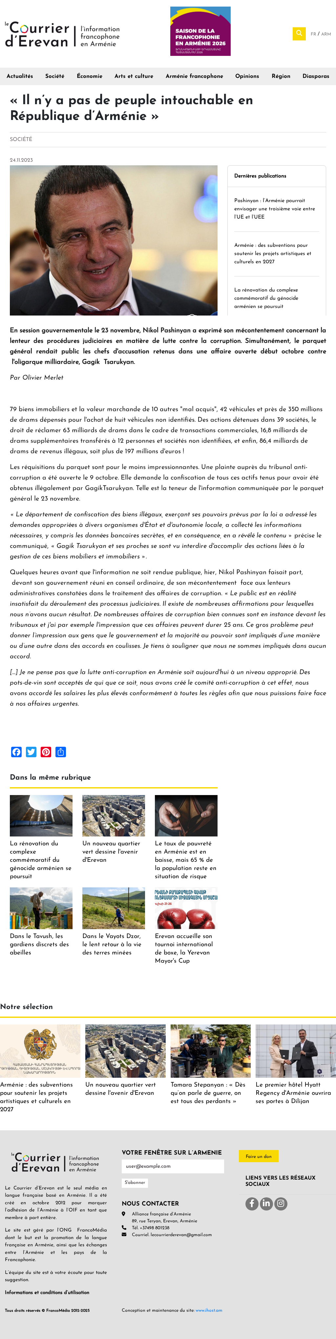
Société (54, 76)
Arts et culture (134, 76)
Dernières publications (260, 176)
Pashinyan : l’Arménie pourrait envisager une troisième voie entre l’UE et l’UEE (274, 209)
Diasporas (316, 76)
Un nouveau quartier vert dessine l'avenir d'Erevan (111, 852)
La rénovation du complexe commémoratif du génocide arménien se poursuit (266, 298)
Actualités (20, 76)
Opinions (247, 76)
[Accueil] (62, 33)
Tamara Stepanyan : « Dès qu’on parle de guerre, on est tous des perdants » (208, 1093)
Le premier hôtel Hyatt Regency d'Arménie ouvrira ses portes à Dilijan (293, 1093)
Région (281, 76)
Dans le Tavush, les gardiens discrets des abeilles (39, 944)
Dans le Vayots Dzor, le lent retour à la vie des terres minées (111, 944)
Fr (314, 34)
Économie (89, 76)
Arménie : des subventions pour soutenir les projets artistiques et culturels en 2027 (272, 254)
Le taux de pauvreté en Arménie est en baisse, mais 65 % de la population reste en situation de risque (186, 860)
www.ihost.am (209, 1310)
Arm (326, 34)
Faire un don (259, 1156)
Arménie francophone (194, 76)
